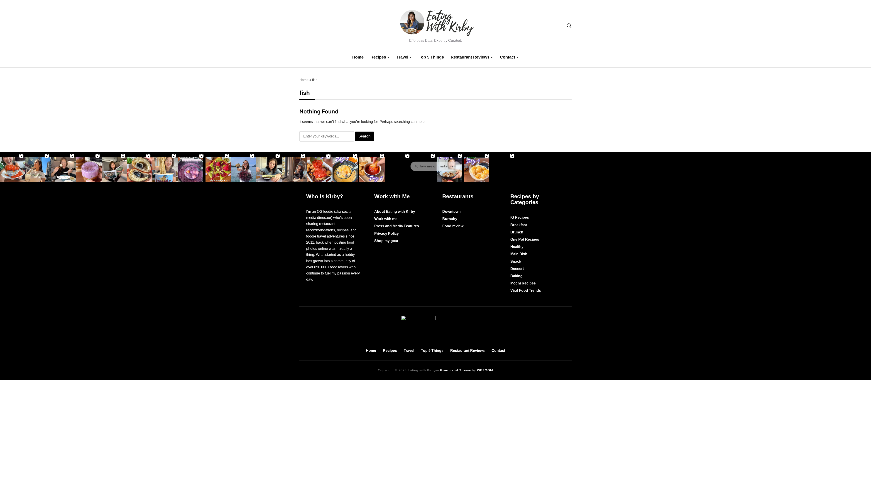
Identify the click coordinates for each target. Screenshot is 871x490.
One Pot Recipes (524, 239)
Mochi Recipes (523, 283)
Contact (507, 57)
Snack (515, 261)
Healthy (517, 247)
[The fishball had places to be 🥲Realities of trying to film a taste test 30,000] (63, 169)
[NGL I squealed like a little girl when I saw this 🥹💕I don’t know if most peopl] (114, 169)
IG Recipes (519, 217)
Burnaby (449, 219)
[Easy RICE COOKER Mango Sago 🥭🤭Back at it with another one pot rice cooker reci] (345, 169)
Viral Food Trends (525, 290)
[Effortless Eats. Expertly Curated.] (435, 319)
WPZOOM (485, 370)
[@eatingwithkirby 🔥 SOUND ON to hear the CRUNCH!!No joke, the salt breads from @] (139, 169)
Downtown (451, 211)
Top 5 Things (431, 57)
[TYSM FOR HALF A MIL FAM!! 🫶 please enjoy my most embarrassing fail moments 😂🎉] (269, 169)
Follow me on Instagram (436, 166)
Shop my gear (386, 241)
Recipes (378, 57)
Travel (402, 57)
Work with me (385, 219)
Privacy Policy (386, 233)
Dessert (517, 269)
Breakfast (518, 225)
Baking (516, 276)
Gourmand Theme (455, 370)
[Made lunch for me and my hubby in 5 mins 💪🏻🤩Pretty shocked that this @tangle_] (165, 169)
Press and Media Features (396, 226)
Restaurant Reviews (470, 57)
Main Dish (518, 254)
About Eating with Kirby (394, 211)
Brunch (516, 232)
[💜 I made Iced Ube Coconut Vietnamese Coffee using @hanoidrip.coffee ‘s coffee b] (89, 169)
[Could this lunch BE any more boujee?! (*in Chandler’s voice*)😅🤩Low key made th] (12, 169)
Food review (452, 226)
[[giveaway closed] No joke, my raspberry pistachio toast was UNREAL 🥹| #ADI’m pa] (218, 169)
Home (358, 57)
